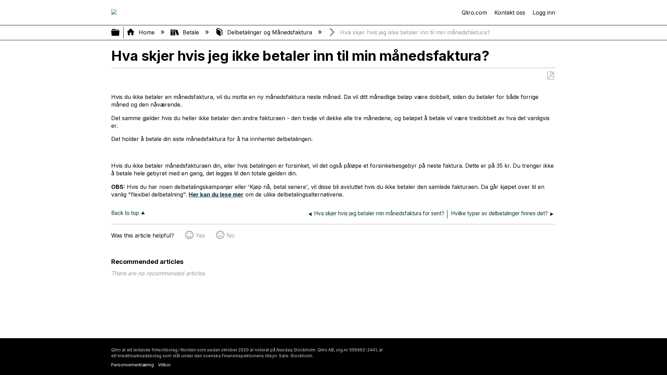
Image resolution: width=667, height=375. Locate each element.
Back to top (125, 213)
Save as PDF (550, 76)
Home (146, 32)
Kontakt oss (509, 12)
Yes (200, 235)
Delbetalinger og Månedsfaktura (269, 32)
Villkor (164, 364)
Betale (191, 32)
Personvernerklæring (132, 364)
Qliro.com (474, 12)
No (230, 235)
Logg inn (544, 12)
